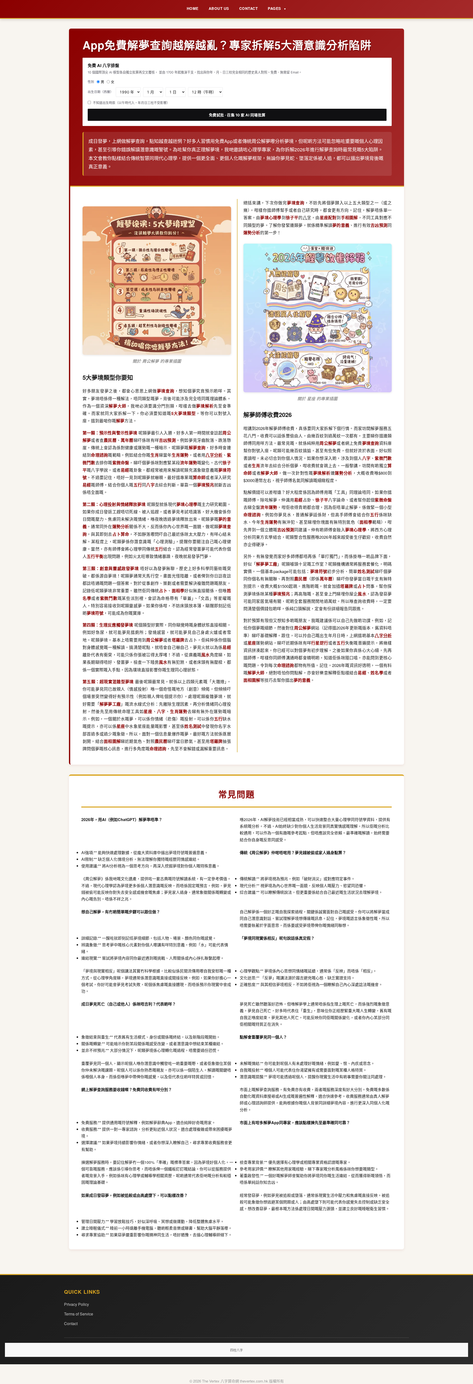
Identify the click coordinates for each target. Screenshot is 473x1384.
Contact (248, 8)
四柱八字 (236, 1350)
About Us (219, 8)
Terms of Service (78, 1314)
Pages (277, 8)
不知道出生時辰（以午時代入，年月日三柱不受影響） (131, 103)
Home (193, 8)
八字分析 (213, 455)
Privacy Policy (76, 1304)
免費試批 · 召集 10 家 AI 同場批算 (237, 115)
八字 (307, 217)
